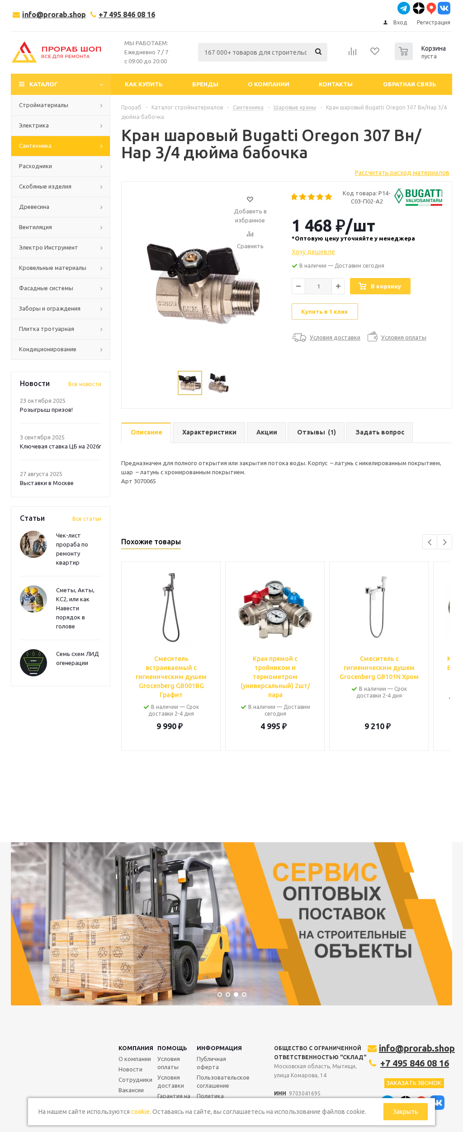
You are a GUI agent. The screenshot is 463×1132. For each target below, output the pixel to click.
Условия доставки (170, 1081)
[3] (311, 197)
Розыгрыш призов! (46, 409)
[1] (294, 197)
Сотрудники (135, 1079)
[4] (320, 197)
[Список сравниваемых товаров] (352, 54)
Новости (130, 1069)
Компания (135, 1048)
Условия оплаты (168, 1063)
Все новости (84, 384)
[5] (329, 197)
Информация (219, 1048)
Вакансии (131, 1090)
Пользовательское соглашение (223, 1081)
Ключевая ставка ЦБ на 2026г (60, 446)
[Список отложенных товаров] (375, 54)
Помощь (172, 1048)
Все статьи (86, 519)
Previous (430, 542)
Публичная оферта (211, 1063)
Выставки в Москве (47, 483)
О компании (134, 1059)
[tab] (146, 432)
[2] (303, 197)
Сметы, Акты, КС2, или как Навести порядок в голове (75, 608)
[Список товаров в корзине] (421, 57)
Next (444, 542)
